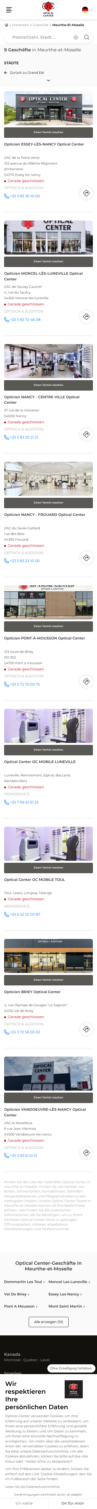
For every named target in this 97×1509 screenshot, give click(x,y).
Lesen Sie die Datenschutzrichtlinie (32, 1487)
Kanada (12, 1355)
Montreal (12, 1360)
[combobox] (48, 37)
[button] (9, 9)
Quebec (30, 1360)
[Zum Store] (48, 151)
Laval (45, 1360)
